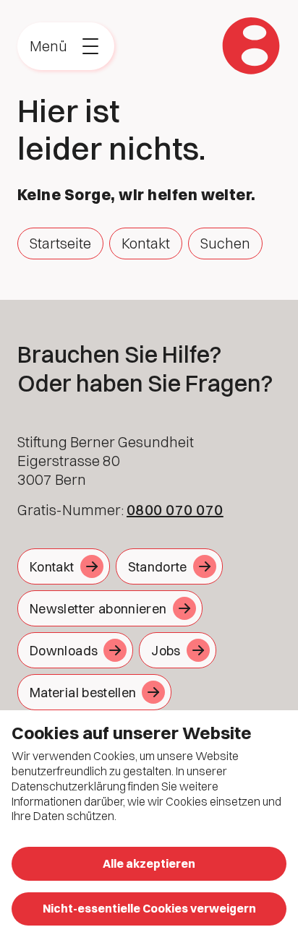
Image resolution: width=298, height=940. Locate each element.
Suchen (225, 243)
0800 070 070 (175, 510)
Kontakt (146, 243)
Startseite (60, 243)
